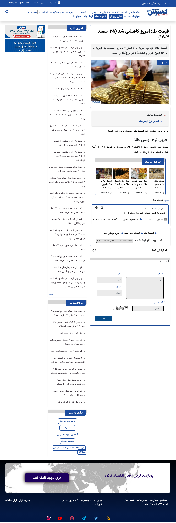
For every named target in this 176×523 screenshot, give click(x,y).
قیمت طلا (99, 16)
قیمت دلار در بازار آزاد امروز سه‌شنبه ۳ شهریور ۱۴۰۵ (68, 65)
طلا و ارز (106, 12)
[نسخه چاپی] (96, 207)
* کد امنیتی (159, 302)
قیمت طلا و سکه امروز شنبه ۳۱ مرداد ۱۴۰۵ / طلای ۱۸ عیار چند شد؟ (67, 210)
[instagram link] (71, 517)
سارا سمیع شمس (131, 219)
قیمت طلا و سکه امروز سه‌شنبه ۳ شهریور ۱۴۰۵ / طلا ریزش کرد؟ (157, 184)
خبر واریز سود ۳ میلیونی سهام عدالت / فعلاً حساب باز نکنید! (67, 342)
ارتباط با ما (88, 16)
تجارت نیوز (158, 200)
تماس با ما (142, 500)
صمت (34, 12)
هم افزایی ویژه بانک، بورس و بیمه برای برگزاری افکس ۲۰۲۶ (69, 393)
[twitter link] (95, 517)
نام (119, 274)
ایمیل (118, 287)
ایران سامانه (11, 500)
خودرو (83, 12)
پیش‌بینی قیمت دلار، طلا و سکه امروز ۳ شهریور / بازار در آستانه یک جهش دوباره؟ (139, 184)
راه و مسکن (58, 12)
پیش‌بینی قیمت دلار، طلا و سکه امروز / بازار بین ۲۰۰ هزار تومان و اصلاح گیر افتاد (67, 130)
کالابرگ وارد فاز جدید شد (71, 333)
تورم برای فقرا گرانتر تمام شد (70, 402)
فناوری (72, 12)
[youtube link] (59, 517)
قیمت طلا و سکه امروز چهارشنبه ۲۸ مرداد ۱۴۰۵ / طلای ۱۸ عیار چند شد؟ (68, 258)
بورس (94, 12)
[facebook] (162, 241)
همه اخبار (129, 500)
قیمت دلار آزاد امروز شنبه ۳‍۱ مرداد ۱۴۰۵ (68, 247)
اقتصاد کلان (121, 12)
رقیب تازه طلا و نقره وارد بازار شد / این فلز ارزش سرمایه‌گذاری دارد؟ (68, 269)
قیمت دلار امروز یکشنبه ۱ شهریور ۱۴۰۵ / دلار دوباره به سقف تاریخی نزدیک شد (69, 156)
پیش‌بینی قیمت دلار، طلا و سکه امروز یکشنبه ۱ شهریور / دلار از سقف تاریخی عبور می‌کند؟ (67, 197)
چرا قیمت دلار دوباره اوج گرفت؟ (69, 89)
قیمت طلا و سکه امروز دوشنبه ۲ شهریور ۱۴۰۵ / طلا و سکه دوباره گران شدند (104, 184)
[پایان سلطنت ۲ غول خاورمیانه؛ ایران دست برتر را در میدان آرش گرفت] (155, 241)
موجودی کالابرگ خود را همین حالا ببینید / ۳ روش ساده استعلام (69, 324)
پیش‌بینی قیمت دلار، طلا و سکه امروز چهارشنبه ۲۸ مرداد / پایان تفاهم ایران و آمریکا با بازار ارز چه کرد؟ (67, 282)
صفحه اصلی (134, 12)
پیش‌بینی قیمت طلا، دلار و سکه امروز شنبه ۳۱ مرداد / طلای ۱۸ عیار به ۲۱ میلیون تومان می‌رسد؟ (67, 234)
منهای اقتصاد (133, 16)
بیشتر (51, 294)
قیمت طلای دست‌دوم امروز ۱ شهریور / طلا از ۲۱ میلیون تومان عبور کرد (67, 169)
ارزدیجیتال (115, 16)
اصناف (45, 12)
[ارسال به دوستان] (102, 207)
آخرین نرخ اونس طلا (149, 121)
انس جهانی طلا (112, 233)
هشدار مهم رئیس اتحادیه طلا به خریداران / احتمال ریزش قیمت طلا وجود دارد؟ (67, 115)
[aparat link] (48, 517)
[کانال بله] (25, 46)
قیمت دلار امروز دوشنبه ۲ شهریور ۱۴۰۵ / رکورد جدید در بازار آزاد (69, 143)
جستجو (164, 500)
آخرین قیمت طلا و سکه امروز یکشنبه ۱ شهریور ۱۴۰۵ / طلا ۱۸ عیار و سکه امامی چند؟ (67, 182)
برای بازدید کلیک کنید (47, 478)
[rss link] (107, 517)
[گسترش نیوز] (157, 12)
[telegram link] (83, 517)
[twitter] (149, 241)
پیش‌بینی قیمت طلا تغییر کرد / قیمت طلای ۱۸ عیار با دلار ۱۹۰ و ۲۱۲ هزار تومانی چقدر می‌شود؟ (121, 184)
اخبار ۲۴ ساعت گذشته (156, 504)
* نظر (160, 274)
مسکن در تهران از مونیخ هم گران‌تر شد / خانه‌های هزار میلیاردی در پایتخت (68, 371)
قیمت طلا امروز (132, 233)
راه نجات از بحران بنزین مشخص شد (67, 351)
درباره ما (77, 16)
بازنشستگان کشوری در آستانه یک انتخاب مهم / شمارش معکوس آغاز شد (68, 360)
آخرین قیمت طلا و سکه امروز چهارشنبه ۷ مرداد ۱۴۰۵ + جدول (71, 382)
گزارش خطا (158, 251)
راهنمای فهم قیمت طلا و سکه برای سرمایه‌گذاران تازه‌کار (68, 221)
